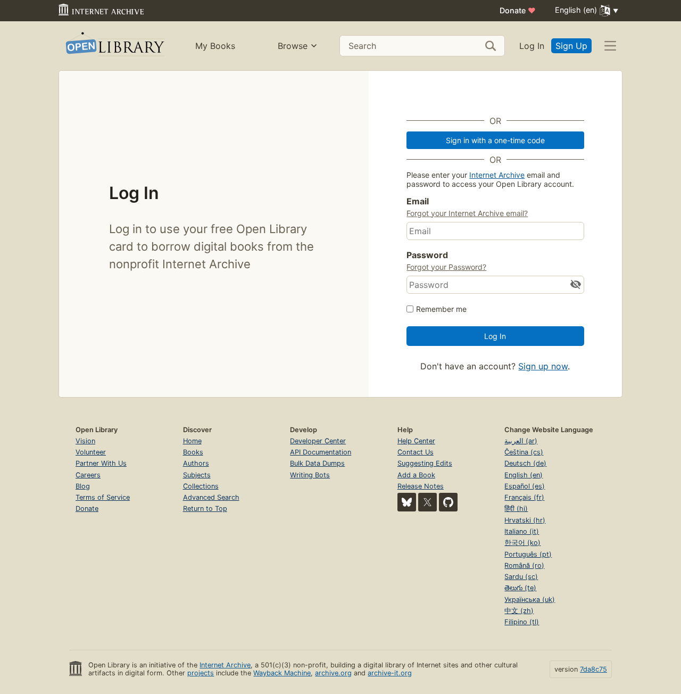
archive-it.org (390, 673)
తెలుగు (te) (520, 588)
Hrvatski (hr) (524, 520)
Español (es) (524, 486)
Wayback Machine (282, 673)
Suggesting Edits (424, 463)
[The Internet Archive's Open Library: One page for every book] (114, 46)
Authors (196, 463)
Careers (88, 475)
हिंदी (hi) (516, 509)
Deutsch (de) (525, 463)
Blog (83, 486)
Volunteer (91, 452)
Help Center (416, 441)
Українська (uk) (529, 600)
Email (417, 201)
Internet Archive (497, 174)
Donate (518, 10)
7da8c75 (593, 669)
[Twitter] (427, 502)
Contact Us (415, 452)
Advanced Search (211, 497)
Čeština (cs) (523, 452)
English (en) (523, 475)
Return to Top (205, 509)
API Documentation (320, 452)
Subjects (197, 475)
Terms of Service (103, 497)
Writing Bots (310, 475)
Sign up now (543, 366)
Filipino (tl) (521, 622)
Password (427, 255)
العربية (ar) (520, 441)
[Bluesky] (406, 502)
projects (200, 673)
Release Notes (420, 486)
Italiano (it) (521, 531)
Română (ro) (524, 565)
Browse (293, 45)
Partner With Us (101, 463)
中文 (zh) (519, 611)
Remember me (441, 308)
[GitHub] (448, 502)
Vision (85, 441)
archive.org (333, 673)
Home (192, 441)
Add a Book (416, 475)
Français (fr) (524, 497)
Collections (201, 486)
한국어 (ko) (522, 543)
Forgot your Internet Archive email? (467, 213)
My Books (215, 45)
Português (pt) (528, 554)
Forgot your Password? (446, 266)
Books (193, 452)
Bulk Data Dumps (317, 463)
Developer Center (318, 441)
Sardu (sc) (521, 577)
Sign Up (571, 45)
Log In (531, 45)
